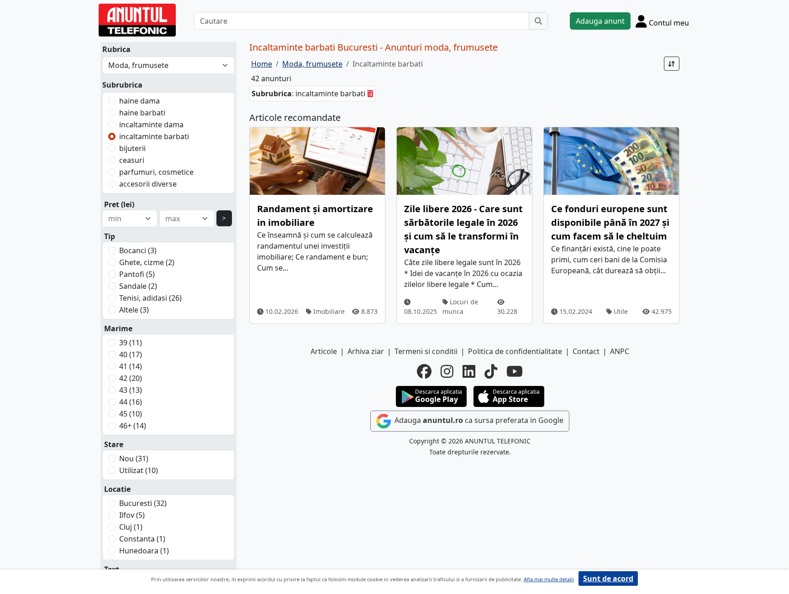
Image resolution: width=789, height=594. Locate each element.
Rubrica (116, 49)
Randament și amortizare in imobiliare (315, 216)
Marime (118, 328)
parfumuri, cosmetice (156, 172)
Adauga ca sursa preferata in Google (478, 420)
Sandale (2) (138, 286)
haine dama (139, 101)
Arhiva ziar (365, 351)
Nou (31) (133, 458)
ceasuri (131, 160)
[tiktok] (490, 371)
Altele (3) (134, 310)
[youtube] (514, 371)
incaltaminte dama (151, 125)
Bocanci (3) (138, 250)
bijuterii (132, 148)
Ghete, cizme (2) (146, 262)
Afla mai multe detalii (549, 579)
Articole (323, 351)
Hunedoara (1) (144, 551)
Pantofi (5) (137, 274)
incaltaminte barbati (154, 136)
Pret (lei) (119, 204)
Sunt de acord (608, 578)
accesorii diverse (148, 184)
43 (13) (130, 390)
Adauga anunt (600, 21)
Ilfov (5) (132, 515)
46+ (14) (132, 426)
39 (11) (130, 343)
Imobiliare (328, 311)
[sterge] (370, 94)
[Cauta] (538, 21)
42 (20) (130, 378)
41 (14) (130, 366)
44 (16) (130, 402)
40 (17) (130, 354)
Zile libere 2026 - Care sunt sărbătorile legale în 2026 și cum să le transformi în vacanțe (463, 229)
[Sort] (671, 64)
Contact (586, 351)
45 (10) (130, 414)
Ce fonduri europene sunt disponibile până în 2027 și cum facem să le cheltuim (610, 222)
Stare (113, 444)
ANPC (619, 351)
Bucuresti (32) (143, 503)
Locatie (117, 489)
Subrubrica (122, 85)
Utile (620, 311)
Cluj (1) (130, 527)
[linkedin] (469, 371)
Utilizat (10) (138, 470)
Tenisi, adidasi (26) (150, 298)
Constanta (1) (142, 539)
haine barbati (142, 113)
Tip (109, 236)
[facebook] (424, 371)
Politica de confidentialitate (515, 351)
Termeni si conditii (426, 351)
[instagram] (447, 371)
